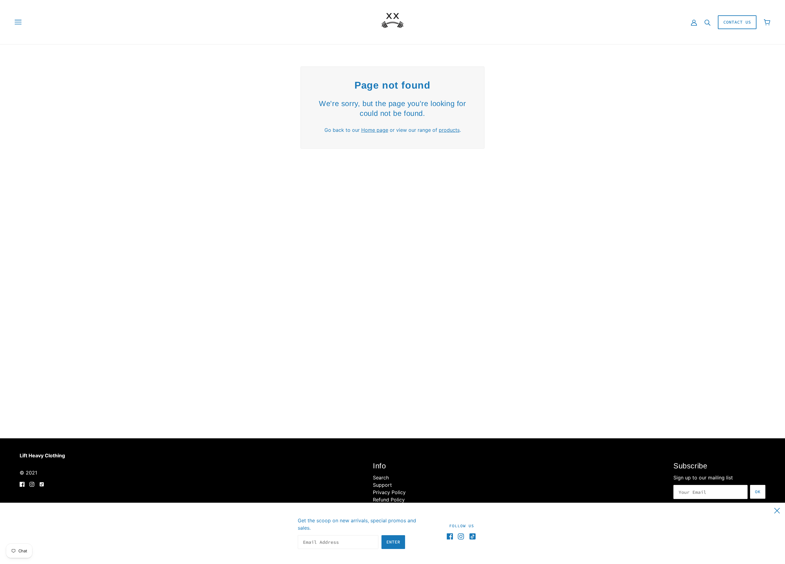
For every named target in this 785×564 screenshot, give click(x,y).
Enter (393, 542)
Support (382, 485)
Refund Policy (389, 500)
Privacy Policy (389, 492)
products (449, 130)
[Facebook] (451, 536)
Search (381, 477)
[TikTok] (471, 536)
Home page (374, 130)
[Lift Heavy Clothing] (392, 21)
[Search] (707, 22)
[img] (22, 484)
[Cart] (767, 22)
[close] (777, 510)
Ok (757, 491)
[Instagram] (460, 536)
